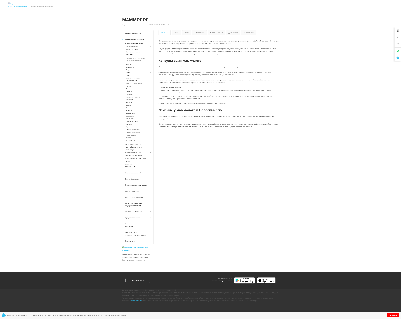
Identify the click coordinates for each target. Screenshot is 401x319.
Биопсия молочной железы (136, 58)
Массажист (129, 100)
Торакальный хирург (133, 130)
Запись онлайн (389, 9)
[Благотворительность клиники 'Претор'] (370, 9)
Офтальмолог (130, 108)
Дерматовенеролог (132, 49)
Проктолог (129, 110)
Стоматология (130, 241)
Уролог (128, 72)
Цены (187, 33)
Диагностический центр (134, 33)
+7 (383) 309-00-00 (376, 3)
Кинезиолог (129, 94)
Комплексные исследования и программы (136, 225)
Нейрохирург (130, 67)
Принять (393, 315)
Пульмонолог (130, 116)
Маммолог (129, 55)
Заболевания (199, 33)
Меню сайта (138, 280)
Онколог (128, 105)
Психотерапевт (131, 113)
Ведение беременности (133, 147)
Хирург (128, 75)
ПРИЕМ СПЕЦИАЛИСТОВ (134, 43)
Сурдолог (129, 124)
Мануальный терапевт (133, 97)
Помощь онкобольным (134, 212)
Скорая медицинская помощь (136, 185)
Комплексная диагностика (134, 155)
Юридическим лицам (133, 218)
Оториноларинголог (132, 70)
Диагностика (233, 33)
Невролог (129, 64)
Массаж (127, 161)
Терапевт (129, 127)
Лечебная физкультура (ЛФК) (135, 158)
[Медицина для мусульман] (376, 9)
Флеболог (129, 138)
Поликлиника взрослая (134, 39)
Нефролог (129, 102)
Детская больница (132, 179)
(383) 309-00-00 (136, 300)
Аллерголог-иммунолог (133, 78)
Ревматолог (129, 119)
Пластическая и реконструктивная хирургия (135, 233)
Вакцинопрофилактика (133, 144)
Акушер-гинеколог (132, 46)
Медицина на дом (132, 191)
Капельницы (129, 150)
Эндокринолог (130, 140)
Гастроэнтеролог (131, 81)
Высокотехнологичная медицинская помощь (133, 204)
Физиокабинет (130, 167)
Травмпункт (129, 164)
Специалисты (249, 33)
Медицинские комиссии (134, 197)
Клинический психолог (133, 52)
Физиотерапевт (131, 135)
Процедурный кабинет (133, 153)
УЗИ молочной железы (134, 61)
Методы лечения (216, 33)
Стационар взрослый (133, 173)
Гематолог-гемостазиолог (134, 83)
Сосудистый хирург (132, 121)
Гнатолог (129, 86)
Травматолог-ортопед (133, 132)
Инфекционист (130, 89)
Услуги (176, 33)
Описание (164, 33)
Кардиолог (129, 91)
